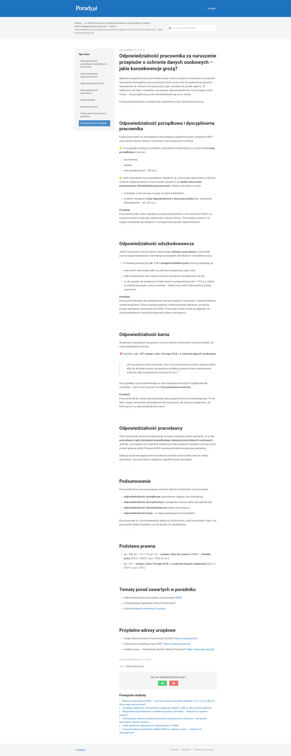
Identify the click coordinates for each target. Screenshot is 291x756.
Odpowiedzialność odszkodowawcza (89, 75)
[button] (162, 683)
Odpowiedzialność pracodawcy (89, 91)
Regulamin (186, 749)
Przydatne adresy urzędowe (93, 123)
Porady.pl (80, 749)
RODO (178, 597)
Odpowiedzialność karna (92, 83)
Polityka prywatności (204, 749)
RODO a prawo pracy (135, 666)
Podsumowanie (87, 100)
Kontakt (212, 8)
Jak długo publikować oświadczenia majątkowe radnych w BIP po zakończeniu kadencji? (167, 708)
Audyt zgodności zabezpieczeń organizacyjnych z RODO (150, 725)
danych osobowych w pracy (150, 608)
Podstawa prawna (89, 107)
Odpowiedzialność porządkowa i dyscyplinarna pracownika (93, 64)
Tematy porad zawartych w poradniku (93, 115)
